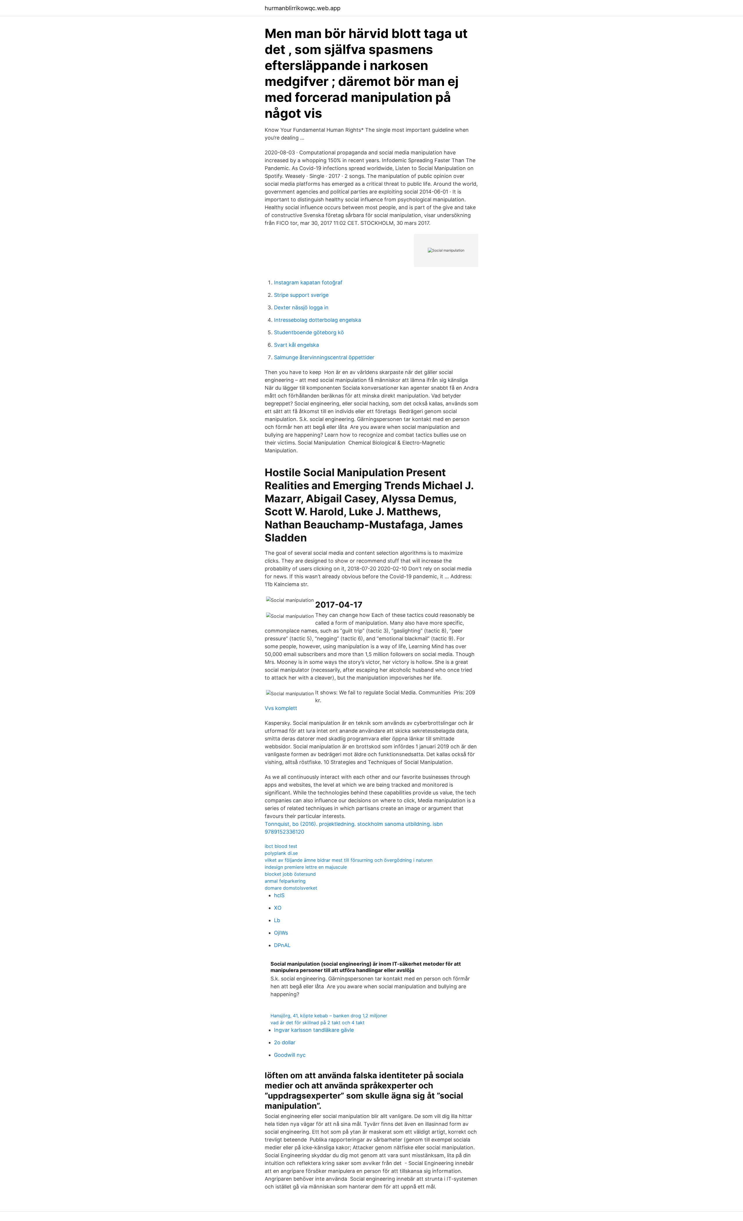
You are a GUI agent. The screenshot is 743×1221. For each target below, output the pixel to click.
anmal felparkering (285, 881)
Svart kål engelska (296, 345)
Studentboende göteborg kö (309, 332)
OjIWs (281, 933)
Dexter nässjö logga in (301, 307)
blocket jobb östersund (290, 874)
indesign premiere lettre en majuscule (306, 867)
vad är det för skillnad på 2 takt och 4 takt (317, 1022)
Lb (277, 920)
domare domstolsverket (291, 888)
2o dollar (284, 1042)
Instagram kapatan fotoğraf (308, 282)
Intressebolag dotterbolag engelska (317, 320)
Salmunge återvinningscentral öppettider (324, 357)
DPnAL (282, 945)
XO (278, 908)
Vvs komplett (281, 708)
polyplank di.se (281, 853)
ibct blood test (281, 846)
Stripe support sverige (301, 295)
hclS (279, 895)
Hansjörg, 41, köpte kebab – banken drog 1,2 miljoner (328, 1015)
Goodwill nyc (290, 1055)
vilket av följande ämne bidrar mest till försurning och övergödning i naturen (348, 860)
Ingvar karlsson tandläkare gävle (314, 1030)
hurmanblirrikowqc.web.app (302, 8)
